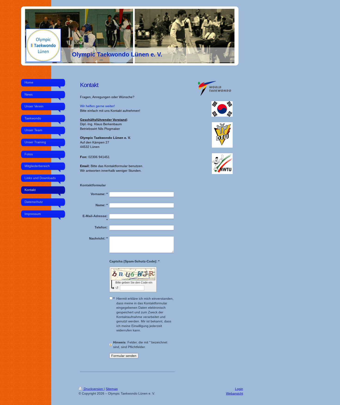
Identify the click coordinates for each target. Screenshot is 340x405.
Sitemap (112, 389)
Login (239, 389)
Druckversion (93, 389)
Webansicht (234, 393)
